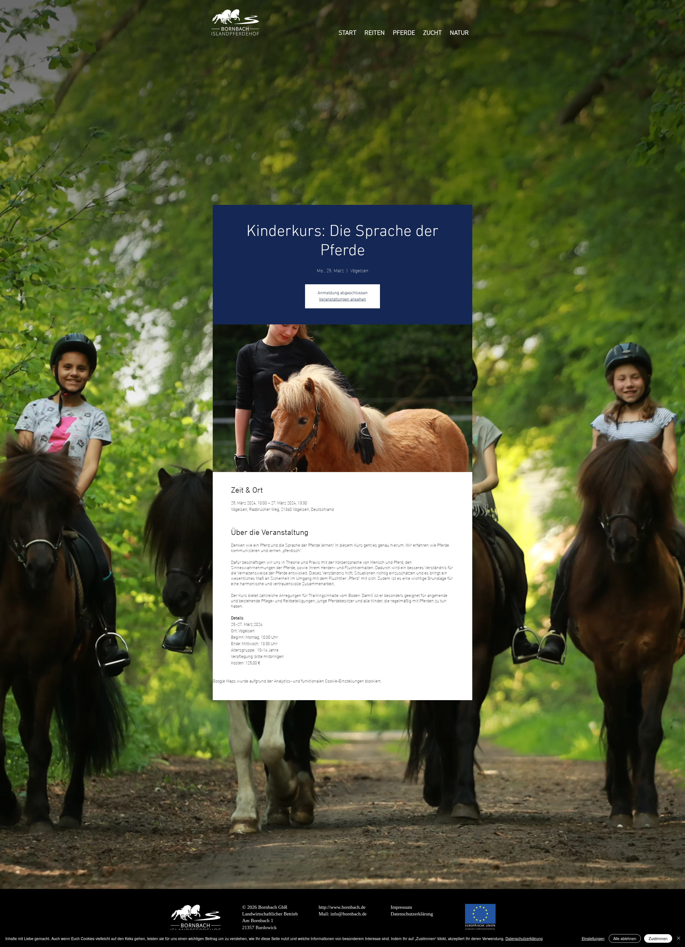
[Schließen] (678, 938)
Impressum (401, 907)
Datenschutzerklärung (412, 914)
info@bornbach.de (348, 914)
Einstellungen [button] (593, 938)
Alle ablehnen (624, 938)
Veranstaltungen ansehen (342, 299)
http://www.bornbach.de (342, 907)
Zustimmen (658, 938)
